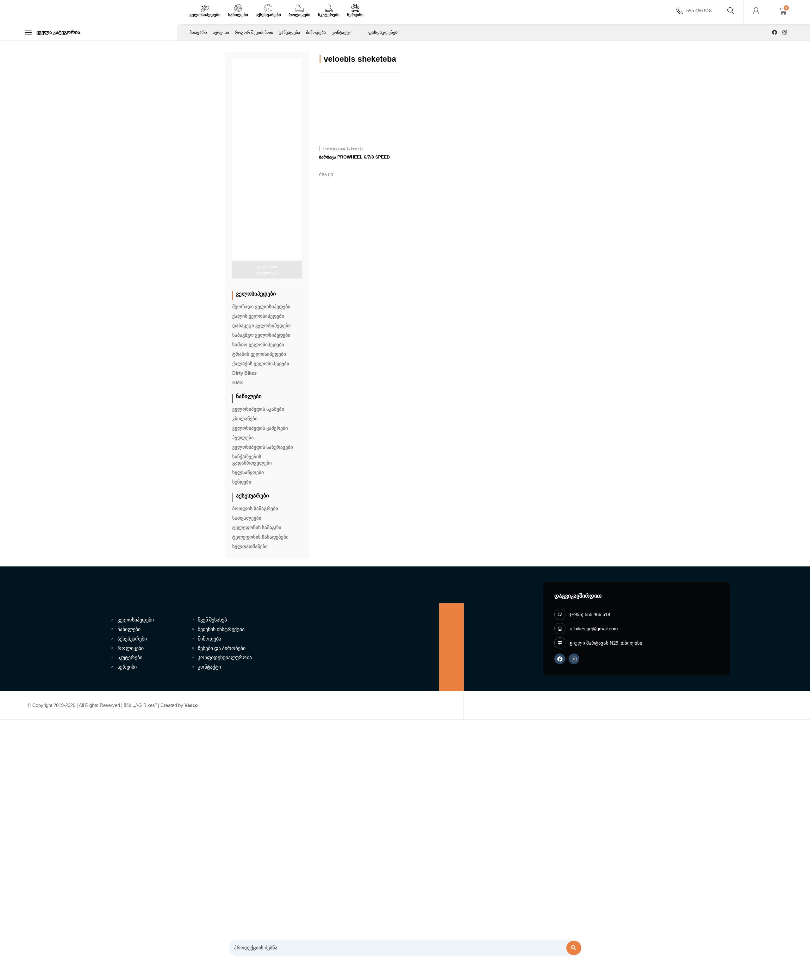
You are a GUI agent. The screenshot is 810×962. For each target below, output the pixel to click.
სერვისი (355, 14)
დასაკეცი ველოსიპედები (261, 325)
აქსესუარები (268, 14)
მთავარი (198, 32)
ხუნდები (241, 481)
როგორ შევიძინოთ (254, 32)
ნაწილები (238, 14)
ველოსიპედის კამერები (260, 428)
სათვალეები (246, 518)
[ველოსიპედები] (205, 8)
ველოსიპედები (205, 14)
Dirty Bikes (244, 373)
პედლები (243, 437)
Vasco (191, 705)
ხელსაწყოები (248, 472)
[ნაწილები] (238, 8)
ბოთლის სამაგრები (255, 508)
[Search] (574, 948)
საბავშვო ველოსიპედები (261, 335)
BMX (237, 382)
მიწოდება (316, 32)
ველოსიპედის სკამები (258, 409)
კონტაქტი (342, 32)
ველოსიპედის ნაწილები (343, 148)
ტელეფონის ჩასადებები (260, 537)
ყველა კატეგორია (58, 32)
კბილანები (245, 418)
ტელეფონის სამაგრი (256, 527)
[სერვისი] (355, 8)
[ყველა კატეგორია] (28, 32)
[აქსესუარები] (268, 8)
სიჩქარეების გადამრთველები (252, 459)
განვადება (289, 32)
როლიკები (299, 14)
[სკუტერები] (329, 8)
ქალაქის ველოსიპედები (260, 363)
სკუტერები (329, 14)
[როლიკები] (300, 8)
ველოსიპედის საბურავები (262, 447)
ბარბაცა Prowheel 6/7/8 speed (354, 156)
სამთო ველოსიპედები (258, 344)
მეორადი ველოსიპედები (261, 306)
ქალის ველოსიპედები (258, 316)
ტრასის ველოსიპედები (259, 354)
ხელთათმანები (250, 546)
